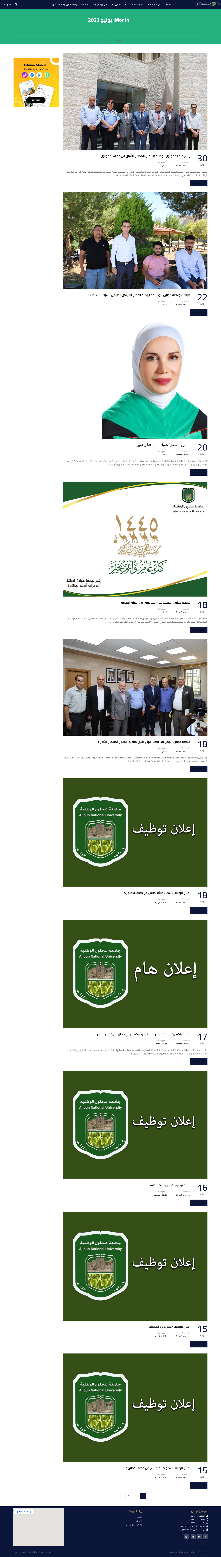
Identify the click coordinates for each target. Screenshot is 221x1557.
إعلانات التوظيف (160, 902)
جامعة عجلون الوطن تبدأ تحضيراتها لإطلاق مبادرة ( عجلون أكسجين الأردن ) (144, 741)
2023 (110, 40)
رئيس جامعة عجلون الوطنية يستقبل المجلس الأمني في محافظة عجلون (145, 155)
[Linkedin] (193, 1536)
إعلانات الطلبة (161, 1043)
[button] (16, 4)
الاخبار (165, 165)
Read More (198, 183)
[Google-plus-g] (186, 1536)
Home (118, 40)
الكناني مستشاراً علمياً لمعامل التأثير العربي (162, 445)
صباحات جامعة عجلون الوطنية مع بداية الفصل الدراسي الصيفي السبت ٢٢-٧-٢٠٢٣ (139, 294)
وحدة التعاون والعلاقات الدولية (64, 4)
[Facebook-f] (205, 1536)
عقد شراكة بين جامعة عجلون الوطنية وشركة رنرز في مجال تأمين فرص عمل (143, 1034)
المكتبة (84, 4)
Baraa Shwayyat (183, 165)
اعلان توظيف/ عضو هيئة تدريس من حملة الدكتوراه (158, 1467)
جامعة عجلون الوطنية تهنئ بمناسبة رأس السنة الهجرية (155, 602)
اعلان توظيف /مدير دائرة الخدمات (169, 1326)
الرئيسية (168, 4)
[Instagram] (199, 1536)
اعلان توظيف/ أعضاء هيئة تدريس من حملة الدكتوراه (157, 892)
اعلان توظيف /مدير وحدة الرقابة (170, 1185)
